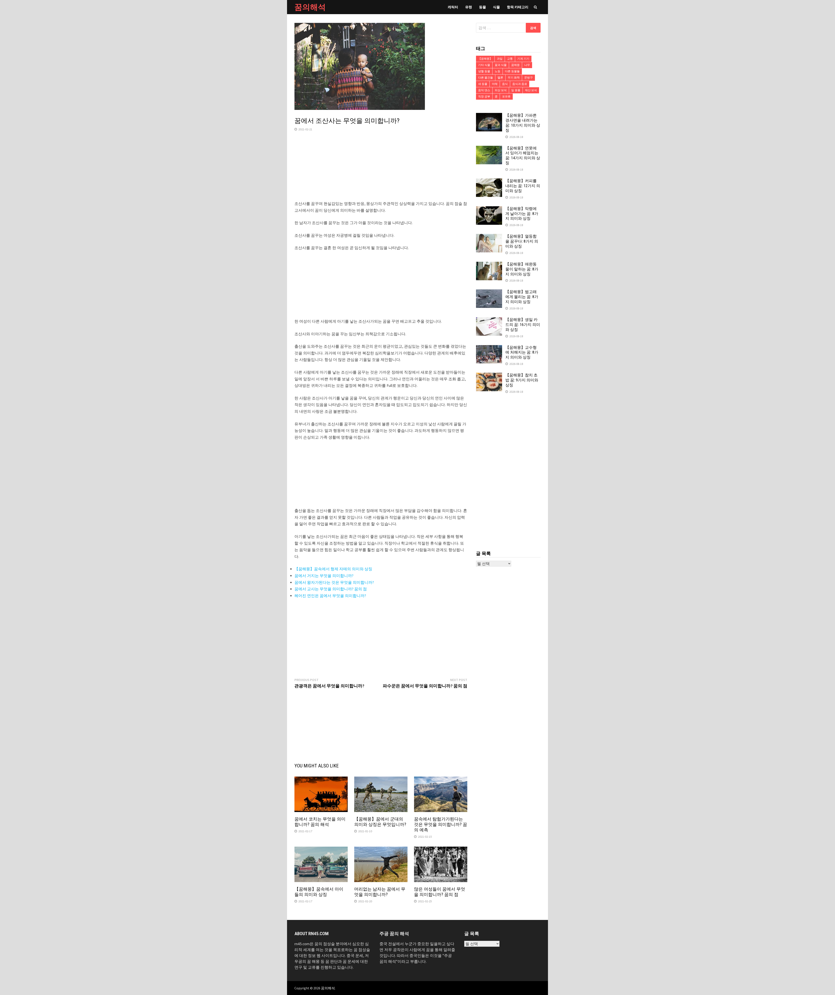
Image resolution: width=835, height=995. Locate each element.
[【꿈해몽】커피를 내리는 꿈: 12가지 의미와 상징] (489, 181)
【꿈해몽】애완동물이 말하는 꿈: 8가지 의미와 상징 (521, 269)
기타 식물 (484, 65)
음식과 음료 (519, 84)
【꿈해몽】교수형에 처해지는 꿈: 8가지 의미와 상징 (521, 352)
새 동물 (482, 84)
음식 (505, 84)
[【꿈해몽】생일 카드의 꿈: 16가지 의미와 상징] (489, 320)
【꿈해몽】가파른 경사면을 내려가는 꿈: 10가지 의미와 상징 (522, 123)
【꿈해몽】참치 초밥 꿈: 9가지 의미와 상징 (521, 380)
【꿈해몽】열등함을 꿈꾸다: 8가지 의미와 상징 (521, 241)
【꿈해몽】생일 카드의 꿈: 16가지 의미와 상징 (522, 324)
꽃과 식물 (501, 65)
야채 (495, 84)
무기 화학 (514, 77)
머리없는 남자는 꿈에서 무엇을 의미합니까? (379, 891)
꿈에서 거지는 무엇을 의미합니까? (323, 575)
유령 (468, 7)
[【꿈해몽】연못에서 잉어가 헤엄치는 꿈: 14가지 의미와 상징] (489, 148)
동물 (482, 7)
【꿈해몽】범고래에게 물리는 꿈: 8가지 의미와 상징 (521, 296)
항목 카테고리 (517, 7)
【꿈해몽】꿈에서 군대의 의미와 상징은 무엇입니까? (380, 821)
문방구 (528, 77)
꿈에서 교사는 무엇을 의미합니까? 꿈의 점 (330, 588)
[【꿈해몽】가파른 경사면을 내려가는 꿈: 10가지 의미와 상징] (489, 115)
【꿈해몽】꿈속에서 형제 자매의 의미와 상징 (333, 568)
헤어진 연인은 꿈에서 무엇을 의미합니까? (330, 595)
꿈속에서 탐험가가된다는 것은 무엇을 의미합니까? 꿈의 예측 (440, 824)
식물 (496, 7)
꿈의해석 (310, 7)
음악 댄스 (484, 90)
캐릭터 (453, 7)
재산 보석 (531, 90)
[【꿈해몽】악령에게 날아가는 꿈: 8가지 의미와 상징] (489, 209)
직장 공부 (484, 96)
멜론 (500, 77)
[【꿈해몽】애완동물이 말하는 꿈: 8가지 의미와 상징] (489, 264)
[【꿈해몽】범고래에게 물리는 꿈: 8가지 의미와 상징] (489, 292)
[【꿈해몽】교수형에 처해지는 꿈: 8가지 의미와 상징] (489, 348)
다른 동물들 (512, 71)
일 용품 (515, 90)
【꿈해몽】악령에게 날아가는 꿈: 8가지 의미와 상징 (521, 213)
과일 (500, 58)
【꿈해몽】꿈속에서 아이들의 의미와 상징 (318, 891)
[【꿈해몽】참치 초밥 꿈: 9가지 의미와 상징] (489, 375)
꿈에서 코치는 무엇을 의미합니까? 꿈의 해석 (320, 821)
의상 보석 (501, 90)
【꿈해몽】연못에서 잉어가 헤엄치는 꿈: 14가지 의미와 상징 (522, 155)
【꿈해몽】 (485, 58)
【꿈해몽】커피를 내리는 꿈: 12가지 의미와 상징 (522, 185)
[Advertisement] (380, 169)
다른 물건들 (485, 77)
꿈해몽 (515, 65)
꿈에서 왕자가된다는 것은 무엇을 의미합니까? (334, 582)
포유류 (506, 96)
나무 (527, 65)
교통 (510, 58)
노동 (497, 71)
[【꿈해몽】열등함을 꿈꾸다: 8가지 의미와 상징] (489, 236)
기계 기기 (523, 58)
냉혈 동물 (484, 71)
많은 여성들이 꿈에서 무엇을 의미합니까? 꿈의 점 (439, 891)
